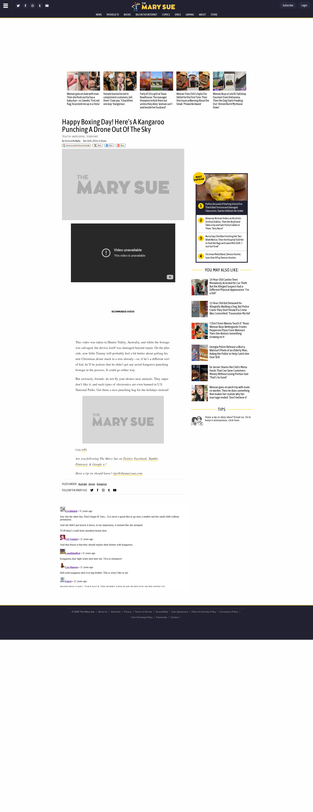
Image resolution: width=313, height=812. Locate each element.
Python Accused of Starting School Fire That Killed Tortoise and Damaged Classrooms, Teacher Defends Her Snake (224, 207)
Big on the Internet (146, 14)
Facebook (140, 458)
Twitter (127, 458)
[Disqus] (124, 546)
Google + (98, 464)
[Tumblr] (40, 7)
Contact (175, 617)
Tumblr (153, 458)
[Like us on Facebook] (25, 7)
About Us (102, 611)
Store (214, 14)
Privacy (127, 611)
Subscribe (288, 5)
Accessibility (162, 611)
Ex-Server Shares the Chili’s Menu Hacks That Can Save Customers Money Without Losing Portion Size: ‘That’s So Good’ (229, 372)
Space (178, 14)
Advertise (115, 611)
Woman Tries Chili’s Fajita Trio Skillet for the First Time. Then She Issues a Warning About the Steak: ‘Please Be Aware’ (192, 99)
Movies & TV (113, 14)
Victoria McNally (73, 140)
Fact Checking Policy (142, 617)
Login (304, 5)
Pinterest (81, 464)
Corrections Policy (228, 611)
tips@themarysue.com (127, 473)
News (99, 14)
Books (127, 14)
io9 (84, 449)
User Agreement (179, 611)
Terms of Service (143, 611)
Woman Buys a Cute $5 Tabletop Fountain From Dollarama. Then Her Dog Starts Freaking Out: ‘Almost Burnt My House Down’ (229, 100)
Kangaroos (102, 484)
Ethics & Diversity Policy (204, 611)
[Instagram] (33, 7)
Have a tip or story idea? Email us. (225, 417)
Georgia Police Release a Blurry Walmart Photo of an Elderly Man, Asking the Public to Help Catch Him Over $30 (229, 352)
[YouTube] (47, 7)
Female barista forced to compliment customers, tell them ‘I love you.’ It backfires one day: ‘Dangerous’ (118, 99)
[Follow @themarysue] (18, 7)
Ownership (161, 617)
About (202, 14)
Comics (166, 14)
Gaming (190, 14)
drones (92, 484)
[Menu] (5, 5)
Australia (82, 484)
